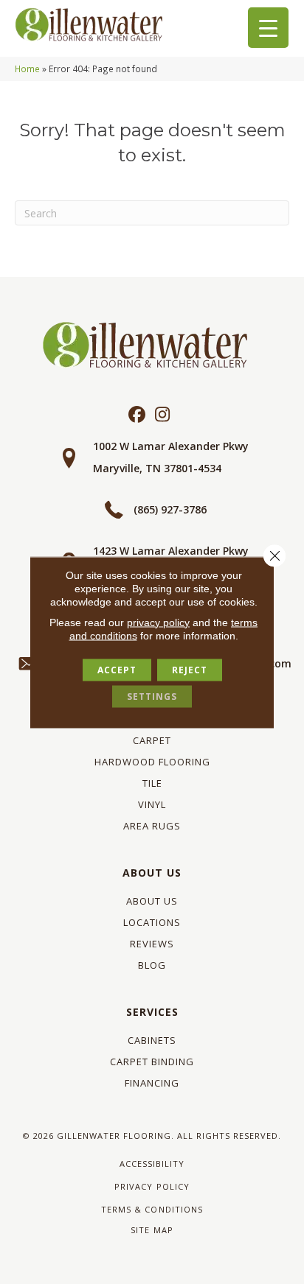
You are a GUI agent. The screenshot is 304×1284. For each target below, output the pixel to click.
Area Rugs (152, 825)
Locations (152, 922)
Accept (117, 669)
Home (27, 68)
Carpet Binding (152, 1061)
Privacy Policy (151, 1186)
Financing (152, 1083)
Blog (152, 965)
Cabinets (152, 1040)
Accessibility (152, 1163)
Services (152, 1012)
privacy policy (158, 622)
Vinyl (152, 804)
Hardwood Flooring (152, 761)
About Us (152, 873)
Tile (152, 783)
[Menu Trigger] (268, 27)
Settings (152, 696)
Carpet (152, 740)
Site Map (152, 1229)
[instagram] (162, 415)
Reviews (152, 943)
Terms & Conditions (151, 1209)
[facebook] (137, 415)
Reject (189, 669)
